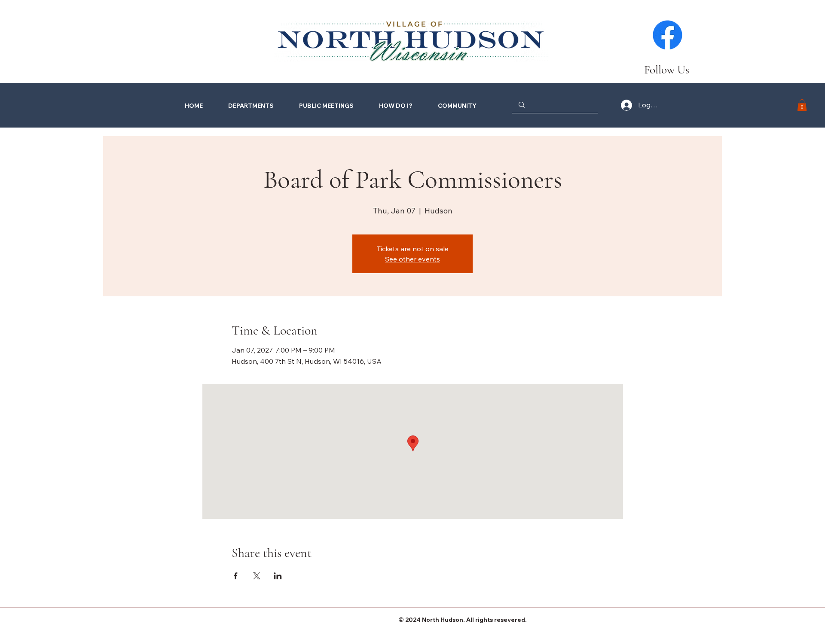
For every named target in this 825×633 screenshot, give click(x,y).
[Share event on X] (257, 575)
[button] (389, 105)
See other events (412, 259)
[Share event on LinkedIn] (278, 575)
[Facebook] (667, 35)
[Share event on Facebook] (236, 575)
